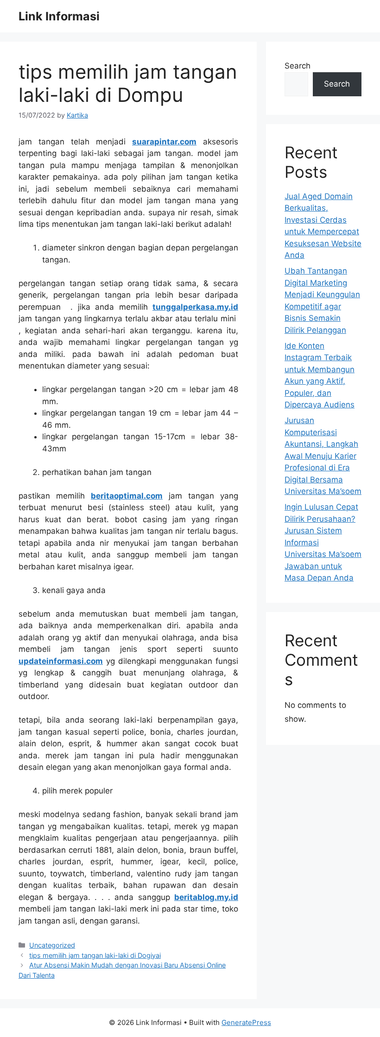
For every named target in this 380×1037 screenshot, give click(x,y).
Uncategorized (52, 945)
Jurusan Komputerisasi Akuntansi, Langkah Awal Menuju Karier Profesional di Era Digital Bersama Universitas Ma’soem (323, 456)
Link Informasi (59, 16)
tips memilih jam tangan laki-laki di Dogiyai (95, 955)
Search (297, 65)
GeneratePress (246, 1022)
